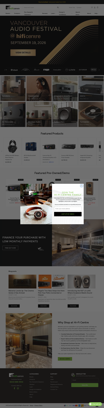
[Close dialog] (81, 185)
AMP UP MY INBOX (67, 214)
